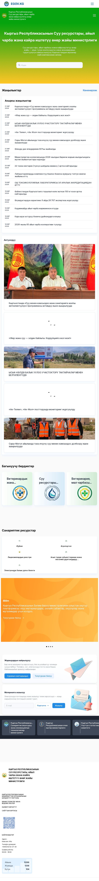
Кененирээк (90, 90)
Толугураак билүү (12, 618)
